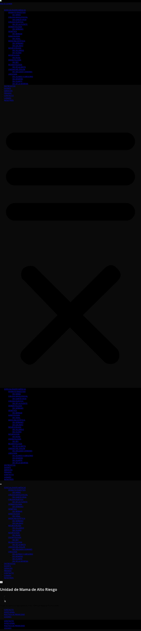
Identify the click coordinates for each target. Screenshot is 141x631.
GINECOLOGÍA (14, 36)
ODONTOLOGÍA (14, 60)
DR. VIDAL (16, 38)
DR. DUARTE (17, 81)
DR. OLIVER (16, 53)
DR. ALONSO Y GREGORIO (22, 76)
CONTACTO (9, 95)
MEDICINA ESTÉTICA (16, 41)
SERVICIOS (8, 91)
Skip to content (6, 3)
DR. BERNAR (17, 34)
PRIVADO (7, 93)
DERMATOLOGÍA (15, 26)
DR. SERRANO (17, 29)
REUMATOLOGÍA (15, 64)
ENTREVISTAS (9, 86)
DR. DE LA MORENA (20, 83)
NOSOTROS (9, 100)
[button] (70, 244)
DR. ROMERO (17, 79)
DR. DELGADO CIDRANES (22, 72)
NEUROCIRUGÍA (14, 48)
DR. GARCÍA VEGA (19, 19)
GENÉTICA (12, 31)
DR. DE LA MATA (19, 67)
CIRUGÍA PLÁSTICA (15, 22)
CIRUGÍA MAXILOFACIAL (18, 17)
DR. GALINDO (17, 45)
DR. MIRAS (16, 15)
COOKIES (7, 617)
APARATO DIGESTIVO (17, 12)
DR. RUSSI (16, 57)
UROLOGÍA (12, 74)
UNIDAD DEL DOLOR (16, 69)
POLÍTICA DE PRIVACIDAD (14, 614)
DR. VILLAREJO (18, 50)
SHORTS (7, 88)
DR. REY (15, 62)
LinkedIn (7, 98)
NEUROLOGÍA (14, 55)
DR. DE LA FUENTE (19, 24)
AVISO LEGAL (9, 612)
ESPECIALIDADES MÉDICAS (15, 10)
